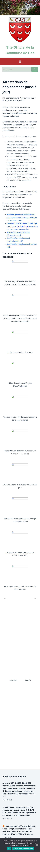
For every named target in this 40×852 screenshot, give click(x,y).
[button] (20, 61)
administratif (13, 100)
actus (4, 100)
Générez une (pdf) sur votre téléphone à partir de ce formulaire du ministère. (22, 226)
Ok (9, 849)
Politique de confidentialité (23, 849)
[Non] (37, 845)
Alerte (21, 100)
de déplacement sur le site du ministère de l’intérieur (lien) (22, 217)
